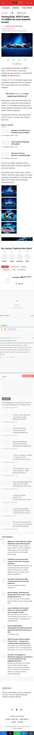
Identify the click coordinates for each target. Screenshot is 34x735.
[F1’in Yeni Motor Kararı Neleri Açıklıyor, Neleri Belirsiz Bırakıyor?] (6, 469)
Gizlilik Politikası (17, 716)
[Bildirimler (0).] (31, 2)
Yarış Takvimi (27, 8)
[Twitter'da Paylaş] (10, 733)
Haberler (16, 8)
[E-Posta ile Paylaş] (30, 733)
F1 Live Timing (17, 728)
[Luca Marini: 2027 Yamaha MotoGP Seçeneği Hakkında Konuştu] (6, 429)
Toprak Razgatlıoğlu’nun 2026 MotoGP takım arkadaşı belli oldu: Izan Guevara (22, 485)
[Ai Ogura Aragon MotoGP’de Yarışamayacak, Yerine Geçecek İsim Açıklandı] (6, 496)
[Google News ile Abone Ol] (17, 64)
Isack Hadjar (15, 267)
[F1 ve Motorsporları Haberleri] (17, 3)
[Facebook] (12, 710)
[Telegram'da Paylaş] (23, 733)
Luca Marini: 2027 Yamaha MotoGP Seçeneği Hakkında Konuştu (20, 431)
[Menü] (2, 2)
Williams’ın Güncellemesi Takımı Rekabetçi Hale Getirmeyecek (20, 543)
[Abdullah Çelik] (7, 281)
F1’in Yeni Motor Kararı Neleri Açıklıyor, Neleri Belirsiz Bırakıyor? (21, 470)
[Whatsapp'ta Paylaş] (17, 733)
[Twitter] (16, 710)
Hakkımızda (24, 719)
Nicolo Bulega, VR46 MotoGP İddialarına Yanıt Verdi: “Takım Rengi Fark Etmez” (19, 595)
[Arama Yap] (27, 2)
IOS (23, 94)
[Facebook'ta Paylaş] (3, 733)
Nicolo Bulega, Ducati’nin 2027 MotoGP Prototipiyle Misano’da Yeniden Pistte (17, 404)
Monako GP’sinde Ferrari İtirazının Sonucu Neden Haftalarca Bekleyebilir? (20, 132)
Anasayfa (6, 8)
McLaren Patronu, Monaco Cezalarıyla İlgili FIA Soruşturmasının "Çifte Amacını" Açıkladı (20, 156)
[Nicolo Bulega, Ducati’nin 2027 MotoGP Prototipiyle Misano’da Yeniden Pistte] (17, 388)
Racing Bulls (6, 269)
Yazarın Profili (26, 277)
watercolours (5, 338)
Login (32, 315)
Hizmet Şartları (11, 719)
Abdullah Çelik (10, 26)
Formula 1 (14, 71)
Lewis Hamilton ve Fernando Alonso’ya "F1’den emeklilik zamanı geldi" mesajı (18, 610)
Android (17, 94)
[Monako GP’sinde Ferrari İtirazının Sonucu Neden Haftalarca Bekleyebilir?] (5, 131)
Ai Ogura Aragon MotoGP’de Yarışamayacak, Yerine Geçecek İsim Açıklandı (22, 498)
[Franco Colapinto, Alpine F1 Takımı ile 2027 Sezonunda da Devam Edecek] (6, 456)
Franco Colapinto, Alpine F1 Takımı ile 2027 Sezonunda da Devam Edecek (22, 458)
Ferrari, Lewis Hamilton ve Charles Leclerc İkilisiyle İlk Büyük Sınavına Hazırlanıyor (21, 418)
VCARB (13, 269)
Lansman (23, 267)
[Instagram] (21, 710)
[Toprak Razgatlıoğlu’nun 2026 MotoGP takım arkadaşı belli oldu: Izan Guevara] (6, 482)
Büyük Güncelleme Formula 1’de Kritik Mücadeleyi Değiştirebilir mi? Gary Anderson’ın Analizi (22, 446)
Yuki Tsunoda (21, 269)
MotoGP (6, 399)
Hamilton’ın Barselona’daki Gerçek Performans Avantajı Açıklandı (18, 561)
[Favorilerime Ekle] (8, 59)
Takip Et (20, 284)
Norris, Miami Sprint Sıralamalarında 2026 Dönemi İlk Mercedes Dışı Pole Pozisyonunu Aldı (20, 629)
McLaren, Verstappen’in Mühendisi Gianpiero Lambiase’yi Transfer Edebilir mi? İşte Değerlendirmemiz (20, 658)
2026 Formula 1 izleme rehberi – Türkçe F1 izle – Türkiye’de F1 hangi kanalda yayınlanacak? (19, 641)
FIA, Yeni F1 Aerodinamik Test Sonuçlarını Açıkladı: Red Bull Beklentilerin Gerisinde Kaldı (22, 525)
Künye (13, 722)
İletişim (20, 722)
